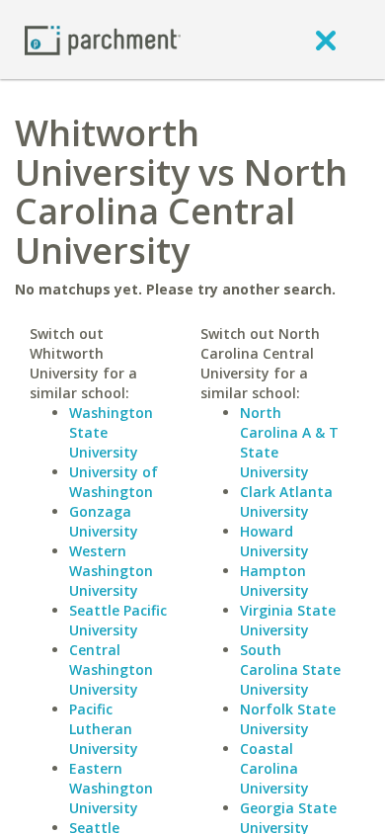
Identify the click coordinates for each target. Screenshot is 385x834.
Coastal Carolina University (274, 768)
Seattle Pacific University (118, 620)
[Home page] (103, 39)
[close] (326, 39)
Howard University (274, 541)
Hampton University (274, 580)
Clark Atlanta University (286, 501)
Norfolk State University (288, 719)
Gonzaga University (103, 521)
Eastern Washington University (111, 788)
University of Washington (113, 481)
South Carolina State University (290, 669)
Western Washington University (111, 571)
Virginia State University (288, 620)
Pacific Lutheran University (103, 729)
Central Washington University (111, 669)
